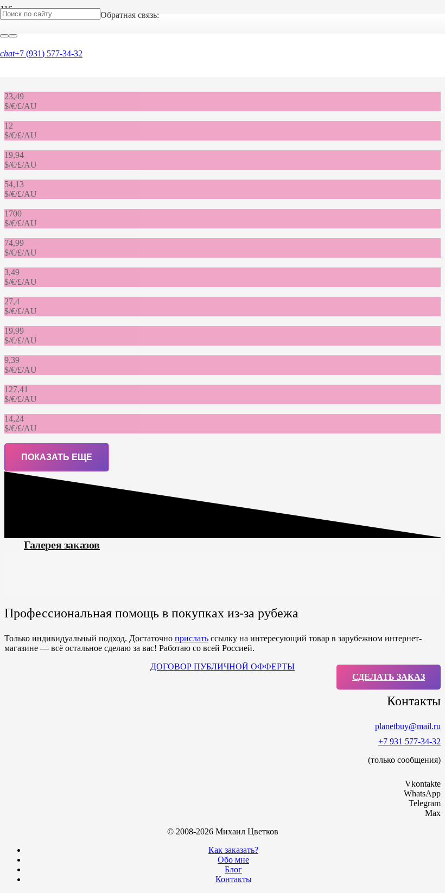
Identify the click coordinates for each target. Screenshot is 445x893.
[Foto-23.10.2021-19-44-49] (74, 585)
